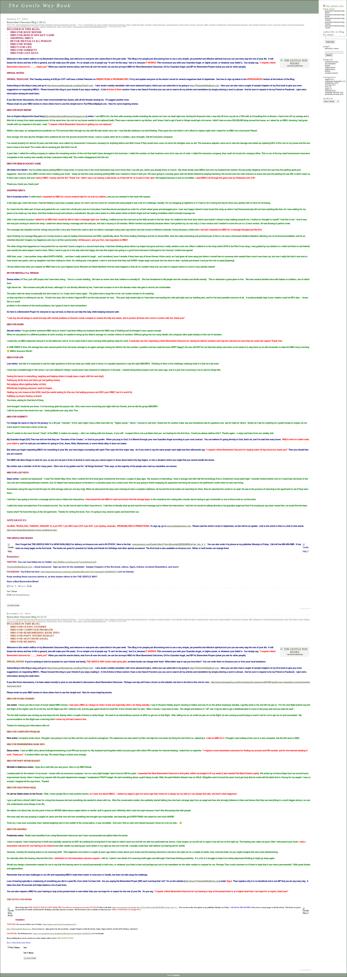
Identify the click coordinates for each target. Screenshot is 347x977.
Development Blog (331, 62)
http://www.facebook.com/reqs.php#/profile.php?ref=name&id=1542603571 (79, 572)
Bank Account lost (124, 619)
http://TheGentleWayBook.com (204, 85)
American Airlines (97, 619)
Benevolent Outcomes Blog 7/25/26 (334, 19)
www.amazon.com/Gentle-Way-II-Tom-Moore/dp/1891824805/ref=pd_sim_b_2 (168, 544)
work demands (78, 27)
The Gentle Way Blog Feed (333, 7)
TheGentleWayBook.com (19, 567)
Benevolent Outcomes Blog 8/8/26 (334, 12)
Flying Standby (176, 619)
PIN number (293, 619)
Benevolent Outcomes (117, 25)
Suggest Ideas (330, 67)
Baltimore (113, 619)
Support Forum (330, 69)
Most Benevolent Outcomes (238, 25)
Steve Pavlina (52, 621)
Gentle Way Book (138, 25)
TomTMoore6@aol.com (20, 595)
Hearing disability (224, 619)
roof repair (277, 25)
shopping (35, 27)
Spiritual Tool (51, 27)
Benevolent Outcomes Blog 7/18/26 (334, 23)
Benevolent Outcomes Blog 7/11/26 (334, 27)
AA (95, 25)
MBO (206, 25)
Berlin (128, 25)
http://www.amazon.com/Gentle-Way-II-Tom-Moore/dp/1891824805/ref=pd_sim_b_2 (144, 907)
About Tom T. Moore (332, 49)
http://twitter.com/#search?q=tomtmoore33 (74, 562)
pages (327, 89)
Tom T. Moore (67, 27)
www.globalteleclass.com (179, 526)
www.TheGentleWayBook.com (95, 27)
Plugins (327, 66)
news (327, 87)
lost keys (193, 25)
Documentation (330, 64)
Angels (18, 25)
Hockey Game (183, 25)
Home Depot (236, 619)
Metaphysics (26, 25)
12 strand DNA (88, 25)
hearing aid (213, 619)
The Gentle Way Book (40, 5)
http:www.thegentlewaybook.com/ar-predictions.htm (32, 530)
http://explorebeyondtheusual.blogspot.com (65, 116)
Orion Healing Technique (258, 25)
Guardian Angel (172, 25)
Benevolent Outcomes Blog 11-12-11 (27, 616)
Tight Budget (67, 621)
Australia (105, 25)
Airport (87, 619)
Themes (327, 71)
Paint (286, 619)
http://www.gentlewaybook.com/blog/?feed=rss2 (70, 85)
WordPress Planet (331, 73)
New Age (34, 25)
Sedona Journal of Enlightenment (19, 27)
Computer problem (164, 619)
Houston (245, 619)
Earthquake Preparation (333, 81)
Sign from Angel (30, 621)
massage (200, 25)
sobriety (43, 27)
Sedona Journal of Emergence (293, 25)
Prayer (270, 25)
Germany (148, 25)
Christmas (152, 619)
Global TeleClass (159, 25)
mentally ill (213, 25)
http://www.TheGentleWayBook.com (202, 881)
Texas (59, 27)
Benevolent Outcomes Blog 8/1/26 (334, 16)
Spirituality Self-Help (52, 25)
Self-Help (41, 25)
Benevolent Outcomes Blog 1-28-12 (26, 22)
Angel (99, 25)
